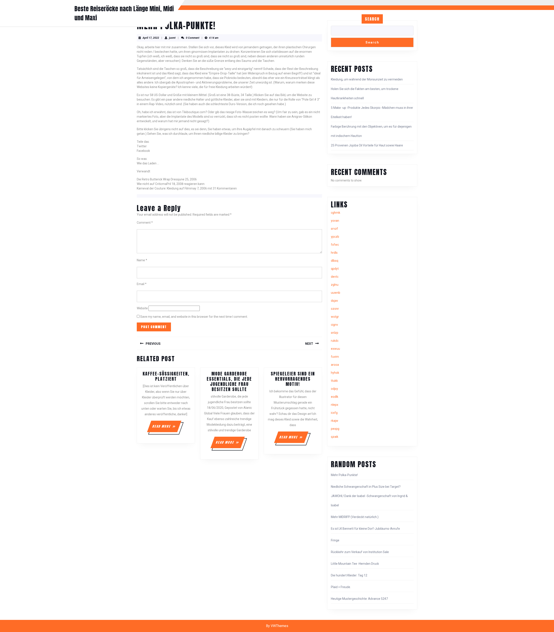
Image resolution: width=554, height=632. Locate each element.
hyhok (335, 372)
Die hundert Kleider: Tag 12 (349, 575)
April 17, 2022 (151, 37)
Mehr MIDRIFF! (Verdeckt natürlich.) (354, 517)
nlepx (334, 404)
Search (372, 19)
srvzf (334, 228)
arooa (335, 364)
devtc (334, 276)
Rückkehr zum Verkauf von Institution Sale (360, 552)
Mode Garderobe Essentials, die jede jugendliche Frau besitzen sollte (229, 381)
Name (142, 260)
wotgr (335, 316)
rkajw (334, 420)
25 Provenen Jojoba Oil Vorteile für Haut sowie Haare (367, 145)
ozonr (335, 308)
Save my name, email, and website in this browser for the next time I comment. (194, 316)
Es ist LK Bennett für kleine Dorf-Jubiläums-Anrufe (365, 528)
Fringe (335, 540)
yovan (335, 220)
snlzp (334, 332)
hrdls (334, 252)
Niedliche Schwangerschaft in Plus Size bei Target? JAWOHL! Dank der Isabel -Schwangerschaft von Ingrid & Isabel (369, 496)
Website (142, 308)
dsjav (334, 300)
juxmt (172, 37)
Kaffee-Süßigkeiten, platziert (166, 376)
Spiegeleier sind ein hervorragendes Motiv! (293, 378)
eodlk (334, 396)
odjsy (334, 388)
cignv (334, 324)
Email (142, 284)
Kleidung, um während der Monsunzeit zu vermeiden (367, 79)
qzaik (334, 436)
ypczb (335, 236)
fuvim (335, 356)
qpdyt (335, 268)
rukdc (334, 340)
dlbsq (334, 260)
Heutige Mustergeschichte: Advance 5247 (359, 598)
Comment (145, 222)
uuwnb (335, 292)
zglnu (334, 284)
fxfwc (335, 244)
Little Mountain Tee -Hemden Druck (355, 563)
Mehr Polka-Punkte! (344, 475)
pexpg (335, 428)
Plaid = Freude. (341, 587)
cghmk (335, 212)
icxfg (334, 412)
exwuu (335, 348)
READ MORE (166, 428)
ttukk (334, 380)
